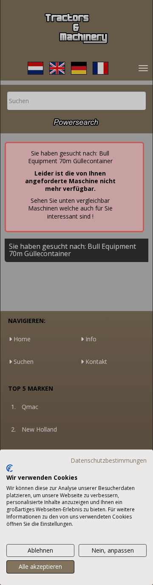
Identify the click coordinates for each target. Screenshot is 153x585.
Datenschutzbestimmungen (109, 460)
